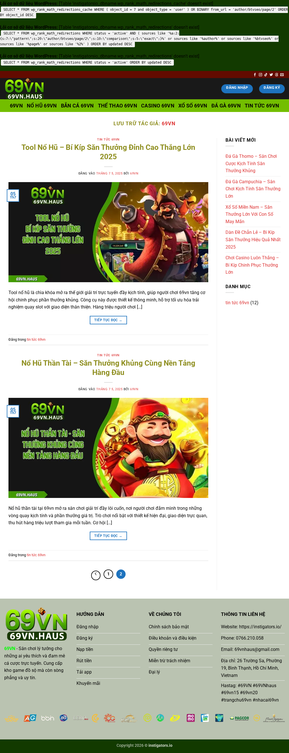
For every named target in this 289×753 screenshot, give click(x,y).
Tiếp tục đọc (108, 320)
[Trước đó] (96, 575)
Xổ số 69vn (192, 106)
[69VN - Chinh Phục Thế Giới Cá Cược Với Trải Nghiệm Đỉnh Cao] (32, 88)
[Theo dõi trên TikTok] (266, 75)
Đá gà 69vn (226, 106)
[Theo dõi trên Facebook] (255, 75)
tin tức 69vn (262, 106)
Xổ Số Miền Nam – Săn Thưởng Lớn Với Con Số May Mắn (249, 214)
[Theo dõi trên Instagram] (260, 75)
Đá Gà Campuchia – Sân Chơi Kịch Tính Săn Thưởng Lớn (253, 189)
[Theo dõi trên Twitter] (271, 75)
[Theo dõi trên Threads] (276, 75)
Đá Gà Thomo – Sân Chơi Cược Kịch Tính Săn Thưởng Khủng (251, 163)
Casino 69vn (157, 106)
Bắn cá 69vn (77, 106)
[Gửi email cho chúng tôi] (282, 75)
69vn (16, 106)
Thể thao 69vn (117, 106)
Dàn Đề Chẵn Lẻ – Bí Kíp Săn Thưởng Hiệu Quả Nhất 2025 (253, 239)
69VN (169, 123)
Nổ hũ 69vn (42, 106)
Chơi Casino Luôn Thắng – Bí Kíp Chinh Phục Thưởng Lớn (252, 265)
